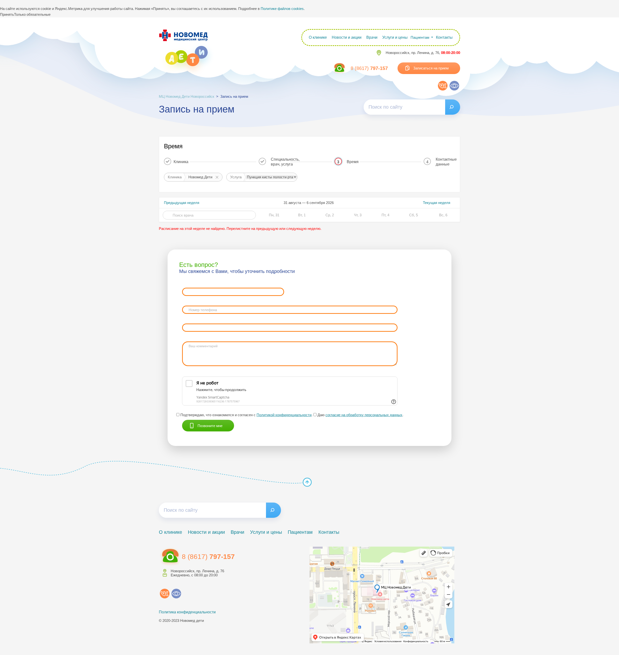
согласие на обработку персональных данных (363, 415)
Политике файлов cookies (282, 9)
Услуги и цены (395, 37)
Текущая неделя (436, 203)
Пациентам (300, 532)
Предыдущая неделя (181, 203)
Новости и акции (346, 37)
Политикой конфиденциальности (284, 415)
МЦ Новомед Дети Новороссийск (186, 96)
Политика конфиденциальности (187, 612)
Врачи (371, 37)
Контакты (444, 37)
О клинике (318, 37)
